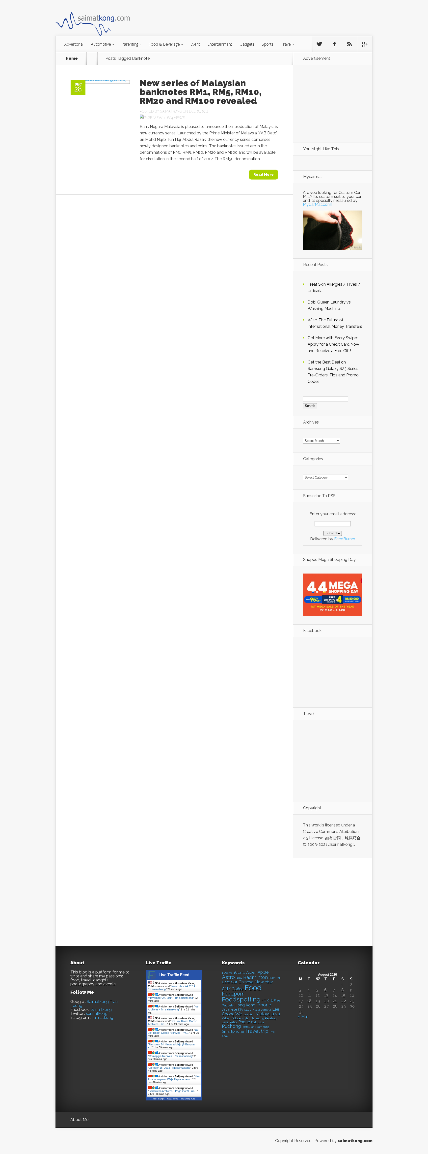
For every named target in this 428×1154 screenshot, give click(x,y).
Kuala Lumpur (262, 1009)
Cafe (226, 982)
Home (72, 59)
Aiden (251, 972)
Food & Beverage (166, 44)
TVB (271, 1031)
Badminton (255, 977)
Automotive (102, 44)
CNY (226, 989)
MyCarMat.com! (317, 204)
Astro (228, 977)
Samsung (263, 1027)
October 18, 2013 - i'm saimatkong (169, 1067)
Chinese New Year (256, 981)
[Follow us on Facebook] (334, 44)
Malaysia (264, 1013)
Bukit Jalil (275, 978)
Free (277, 1000)
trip (264, 1031)
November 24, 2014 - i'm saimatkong (171, 997)
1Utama (239, 972)
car (234, 981)
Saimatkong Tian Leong (94, 1003)
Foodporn (233, 994)
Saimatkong (171, 111)
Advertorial (73, 44)
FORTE (267, 1000)
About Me (79, 1119)
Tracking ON (188, 1098)
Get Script (158, 1098)
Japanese (229, 1009)
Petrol (233, 1022)
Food (253, 987)
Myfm (245, 1018)
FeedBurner (344, 539)
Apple (263, 972)
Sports (267, 44)
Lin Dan (248, 1014)
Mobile (236, 1018)
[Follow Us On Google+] (364, 44)
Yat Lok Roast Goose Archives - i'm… (173, 1031)
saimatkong (96, 1013)
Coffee (237, 989)
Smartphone (233, 1031)
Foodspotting (241, 999)
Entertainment (219, 44)
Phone (244, 1022)
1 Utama (227, 972)
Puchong (231, 1026)
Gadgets (247, 44)
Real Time (172, 1098)
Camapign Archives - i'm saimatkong (170, 1056)
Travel (287, 44)
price (261, 1022)
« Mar (303, 1016)
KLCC (248, 1009)
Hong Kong (245, 1005)
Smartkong (101, 1009)
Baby (239, 978)
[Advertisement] (241, 21)
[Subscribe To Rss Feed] (349, 44)
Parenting (131, 44)
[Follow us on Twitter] (319, 44)
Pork (254, 1022)
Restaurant (249, 1027)
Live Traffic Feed (174, 975)
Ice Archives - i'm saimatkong (173, 1008)
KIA (240, 1009)
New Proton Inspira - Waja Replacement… (174, 1078)
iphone (263, 1004)
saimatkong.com (355, 1140)
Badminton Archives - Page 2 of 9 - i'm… (173, 1091)
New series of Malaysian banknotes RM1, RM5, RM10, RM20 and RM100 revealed (201, 92)
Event (195, 44)
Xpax (225, 1036)
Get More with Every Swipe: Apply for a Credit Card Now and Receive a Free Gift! (333, 344)
